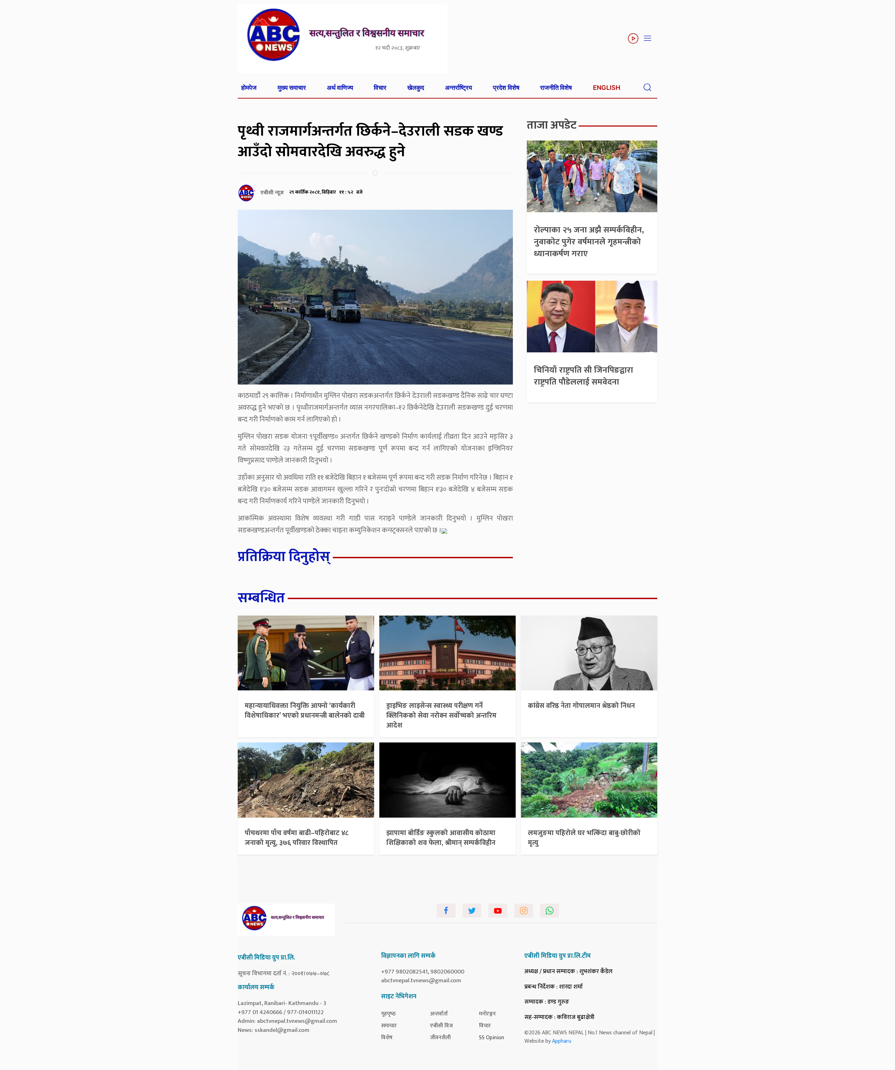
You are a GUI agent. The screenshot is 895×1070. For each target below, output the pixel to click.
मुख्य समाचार (292, 87)
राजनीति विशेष (556, 87)
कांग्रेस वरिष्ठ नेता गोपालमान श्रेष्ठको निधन (581, 706)
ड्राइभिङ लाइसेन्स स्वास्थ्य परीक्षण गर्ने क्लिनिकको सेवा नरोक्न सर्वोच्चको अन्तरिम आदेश (441, 715)
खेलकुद (415, 87)
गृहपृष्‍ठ (388, 1014)
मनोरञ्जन (487, 1014)
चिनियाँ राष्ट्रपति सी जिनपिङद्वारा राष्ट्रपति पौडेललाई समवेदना (583, 376)
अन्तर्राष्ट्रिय (458, 87)
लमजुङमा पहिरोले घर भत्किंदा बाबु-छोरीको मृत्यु (584, 838)
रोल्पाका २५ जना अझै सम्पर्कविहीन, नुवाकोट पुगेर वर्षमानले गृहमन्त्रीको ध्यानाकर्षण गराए (589, 241)
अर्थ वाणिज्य (340, 87)
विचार (380, 87)
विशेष (387, 1037)
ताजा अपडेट (552, 125)
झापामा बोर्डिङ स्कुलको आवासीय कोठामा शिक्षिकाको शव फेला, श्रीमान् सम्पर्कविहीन (440, 838)
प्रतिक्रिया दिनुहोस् (284, 556)
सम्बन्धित (261, 598)
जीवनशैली (440, 1037)
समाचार (389, 1025)
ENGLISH (606, 87)
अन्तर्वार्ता (439, 1014)
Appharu (561, 1041)
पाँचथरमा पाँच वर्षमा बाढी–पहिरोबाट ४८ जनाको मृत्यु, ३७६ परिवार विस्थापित (297, 838)
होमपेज (249, 87)
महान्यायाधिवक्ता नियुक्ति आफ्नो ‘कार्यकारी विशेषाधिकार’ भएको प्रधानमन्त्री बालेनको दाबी (305, 710)
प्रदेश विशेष (506, 87)
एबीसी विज (441, 1025)
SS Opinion (491, 1037)
